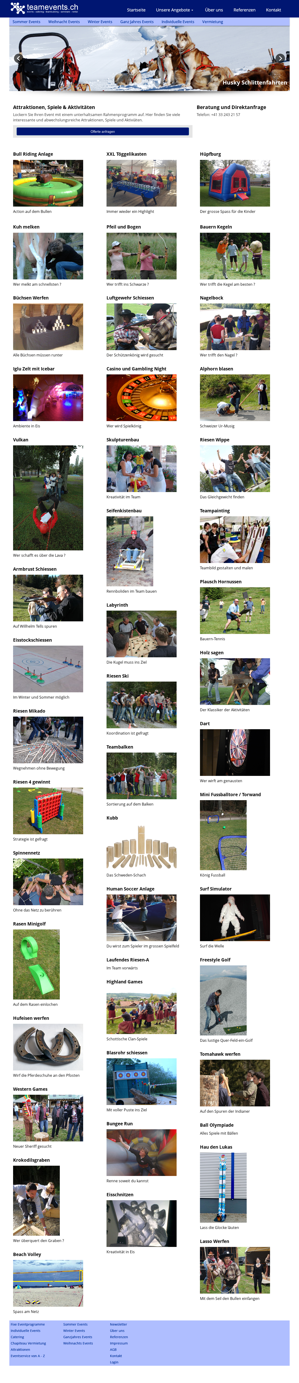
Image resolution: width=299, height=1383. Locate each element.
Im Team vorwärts (122, 968)
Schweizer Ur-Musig (217, 426)
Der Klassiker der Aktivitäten (225, 709)
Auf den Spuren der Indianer (225, 1111)
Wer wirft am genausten (221, 780)
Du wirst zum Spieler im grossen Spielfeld (143, 946)
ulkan (22, 440)
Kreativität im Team (123, 497)
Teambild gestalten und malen (226, 567)
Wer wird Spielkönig (124, 426)
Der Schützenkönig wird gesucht (135, 355)
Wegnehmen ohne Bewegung (39, 768)
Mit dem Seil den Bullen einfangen (230, 1298)
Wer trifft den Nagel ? (218, 355)
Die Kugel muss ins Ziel (127, 662)
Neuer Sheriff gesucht (32, 1146)
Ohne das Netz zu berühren (37, 910)
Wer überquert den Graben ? (38, 1240)
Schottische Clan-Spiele (127, 1039)
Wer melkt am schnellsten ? (37, 284)
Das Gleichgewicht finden (222, 497)
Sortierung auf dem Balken (130, 804)
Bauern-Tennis (212, 638)
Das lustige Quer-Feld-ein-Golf (226, 1040)
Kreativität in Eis (121, 1251)
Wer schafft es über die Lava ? (39, 555)
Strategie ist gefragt (30, 839)
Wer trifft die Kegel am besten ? (227, 284)
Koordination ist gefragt (128, 733)
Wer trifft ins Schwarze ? (128, 284)
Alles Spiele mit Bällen (219, 1133)
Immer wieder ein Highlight (130, 211)
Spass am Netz (26, 1311)
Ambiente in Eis (26, 426)
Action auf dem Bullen (32, 211)
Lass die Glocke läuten (219, 1227)
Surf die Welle (212, 946)
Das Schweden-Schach (126, 875)
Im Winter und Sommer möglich (41, 697)
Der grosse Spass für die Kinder (228, 211)
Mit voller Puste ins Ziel (127, 1109)
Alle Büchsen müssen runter (38, 355)
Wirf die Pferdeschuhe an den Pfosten (46, 1075)
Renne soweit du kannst (128, 1180)
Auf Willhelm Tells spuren (35, 626)
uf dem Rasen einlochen (36, 1004)
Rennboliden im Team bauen (132, 591)
